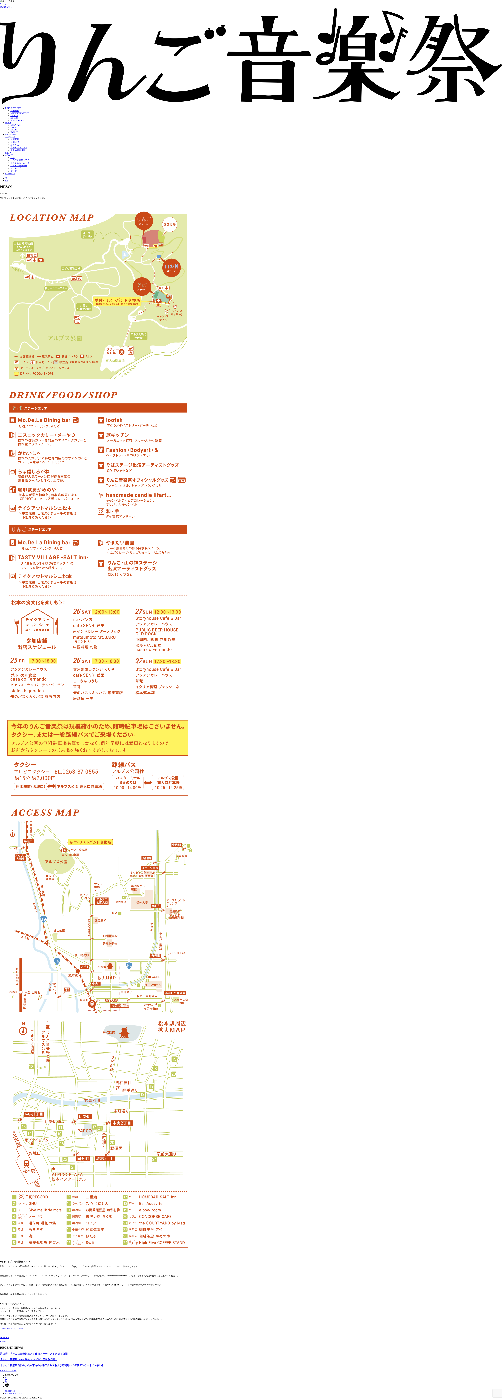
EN (6, 180)
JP (6, 178)
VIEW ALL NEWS (8, 1371)
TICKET (14, 115)
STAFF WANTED (18, 120)
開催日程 (14, 142)
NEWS (8, 123)
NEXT (3, 1342)
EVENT (14, 132)
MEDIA (13, 130)
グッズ (13, 171)
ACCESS (14, 118)
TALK (13, 127)
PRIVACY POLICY (13, 1393)
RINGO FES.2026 (13, 108)
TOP (12, 157)
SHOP (8, 153)
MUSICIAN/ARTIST (19, 113)
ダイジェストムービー (20, 163)
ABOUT (9, 155)
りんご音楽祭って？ (19, 160)
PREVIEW (4, 1337)
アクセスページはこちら (11, 1328)
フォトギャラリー (18, 165)
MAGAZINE (11, 134)
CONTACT (10, 174)
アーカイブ (15, 168)
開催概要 (14, 110)
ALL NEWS (15, 125)
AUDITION (10, 137)
